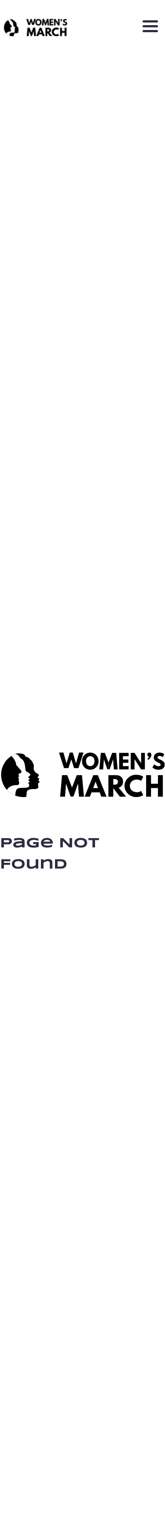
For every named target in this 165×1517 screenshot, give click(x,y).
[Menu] (150, 28)
